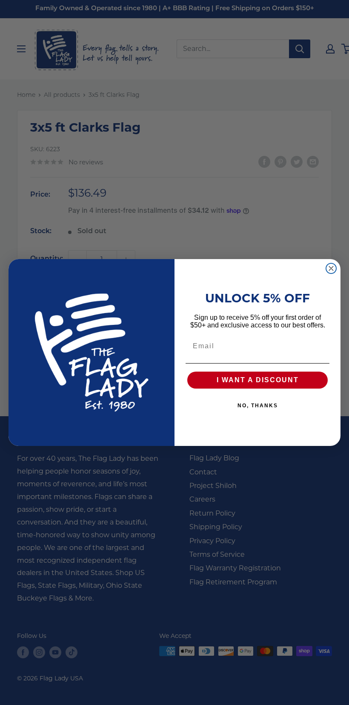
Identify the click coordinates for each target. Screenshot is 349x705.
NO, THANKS (257, 406)
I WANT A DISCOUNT (258, 380)
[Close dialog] (331, 268)
